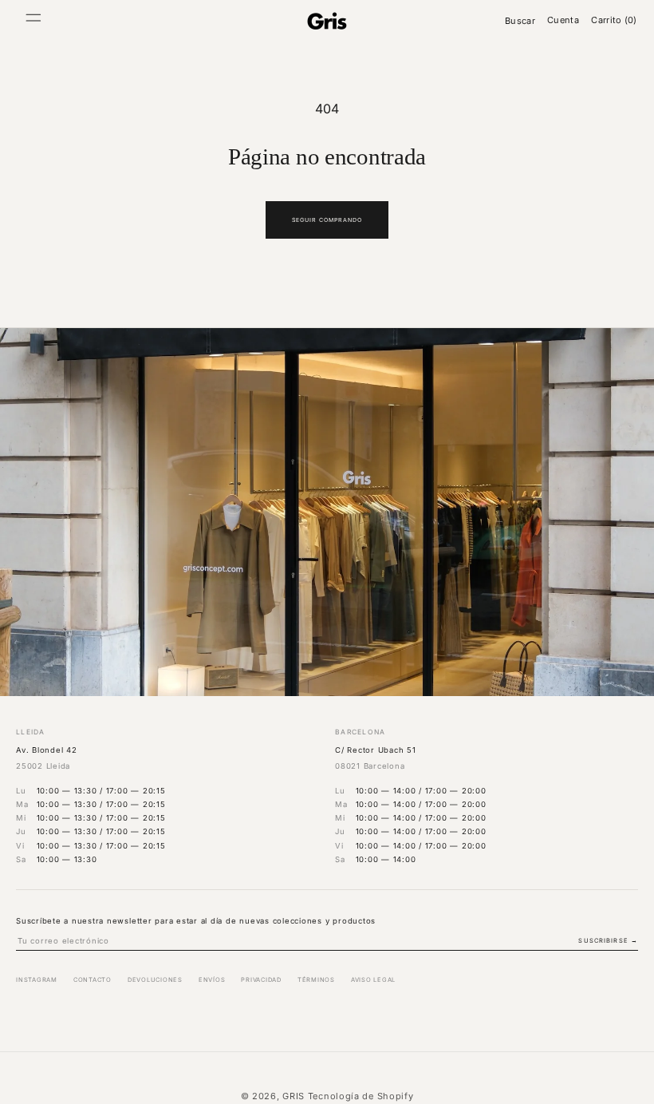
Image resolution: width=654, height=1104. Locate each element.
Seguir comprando (327, 220)
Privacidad (261, 979)
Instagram (36, 979)
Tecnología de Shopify (361, 1096)
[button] (33, 20)
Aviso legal (373, 979)
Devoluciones (155, 979)
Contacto (92, 979)
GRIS (293, 1096)
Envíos (212, 979)
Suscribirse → (608, 940)
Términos (316, 979)
